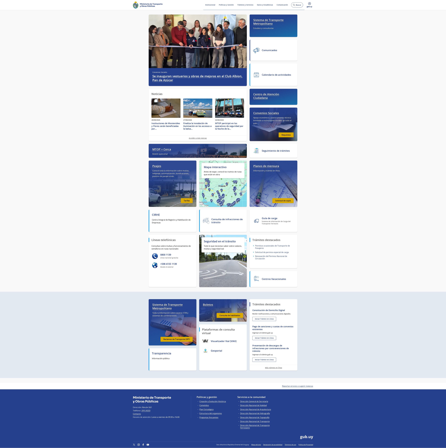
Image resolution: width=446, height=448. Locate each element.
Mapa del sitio (256, 445)
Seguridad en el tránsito (220, 241)
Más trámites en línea (273, 368)
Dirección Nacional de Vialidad (253, 405)
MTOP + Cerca (161, 149)
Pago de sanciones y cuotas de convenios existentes (272, 328)
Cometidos (204, 405)
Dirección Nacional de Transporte (255, 421)
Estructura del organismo (210, 413)
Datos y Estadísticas (265, 5)
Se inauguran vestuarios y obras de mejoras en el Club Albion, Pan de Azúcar (197, 78)
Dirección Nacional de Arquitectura (255, 409)
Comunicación (282, 5)
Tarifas (187, 200)
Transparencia (161, 353)
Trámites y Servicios (245, 5)
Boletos (208, 304)
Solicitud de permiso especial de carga (272, 252)
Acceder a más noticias (198, 138)
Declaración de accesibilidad (272, 445)
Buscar (297, 5)
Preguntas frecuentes (208, 417)
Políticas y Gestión (226, 5)
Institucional (210, 5)
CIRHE (156, 215)
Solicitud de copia (283, 200)
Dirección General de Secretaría (254, 401)
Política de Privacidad (305, 445)
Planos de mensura (266, 166)
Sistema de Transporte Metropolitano (268, 21)
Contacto (137, 414)
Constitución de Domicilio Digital (268, 310)
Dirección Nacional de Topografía (254, 417)
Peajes (156, 166)
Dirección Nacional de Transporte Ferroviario (255, 426)
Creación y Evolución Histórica (212, 401)
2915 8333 (145, 410)
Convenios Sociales (266, 113)
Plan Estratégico (206, 409)
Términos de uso (290, 445)
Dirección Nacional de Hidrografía (255, 413)
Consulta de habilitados (230, 315)
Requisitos (286, 135)
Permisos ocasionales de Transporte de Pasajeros (272, 246)
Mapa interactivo (215, 167)
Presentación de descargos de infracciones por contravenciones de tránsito (270, 348)
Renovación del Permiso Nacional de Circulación (271, 257)
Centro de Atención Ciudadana (266, 96)
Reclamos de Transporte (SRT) (176, 339)
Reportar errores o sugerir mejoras (297, 386)
